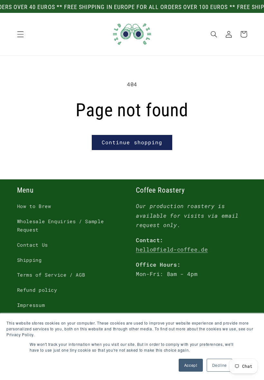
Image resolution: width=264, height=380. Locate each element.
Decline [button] (219, 365)
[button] (20, 34)
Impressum (31, 305)
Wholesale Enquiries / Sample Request (60, 225)
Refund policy (37, 290)
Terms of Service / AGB (51, 275)
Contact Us (32, 245)
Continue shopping (132, 142)
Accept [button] (190, 365)
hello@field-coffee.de (172, 249)
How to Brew (34, 206)
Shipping (29, 260)
